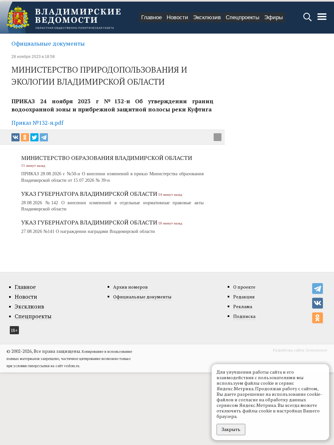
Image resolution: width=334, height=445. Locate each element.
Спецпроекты (242, 17)
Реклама (242, 306)
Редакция (244, 297)
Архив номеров (130, 287)
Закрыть (230, 429)
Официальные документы (48, 43)
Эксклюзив (207, 17)
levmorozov (316, 350)
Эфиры (273, 17)
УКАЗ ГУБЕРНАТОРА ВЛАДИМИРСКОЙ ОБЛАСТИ (89, 193)
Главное (151, 17)
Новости (177, 17)
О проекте (244, 287)
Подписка (244, 316)
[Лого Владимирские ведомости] (64, 17)
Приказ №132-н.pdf (37, 122)
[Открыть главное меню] (322, 20)
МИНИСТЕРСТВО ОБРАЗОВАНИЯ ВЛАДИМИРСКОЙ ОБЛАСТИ (106, 158)
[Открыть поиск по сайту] (308, 20)
